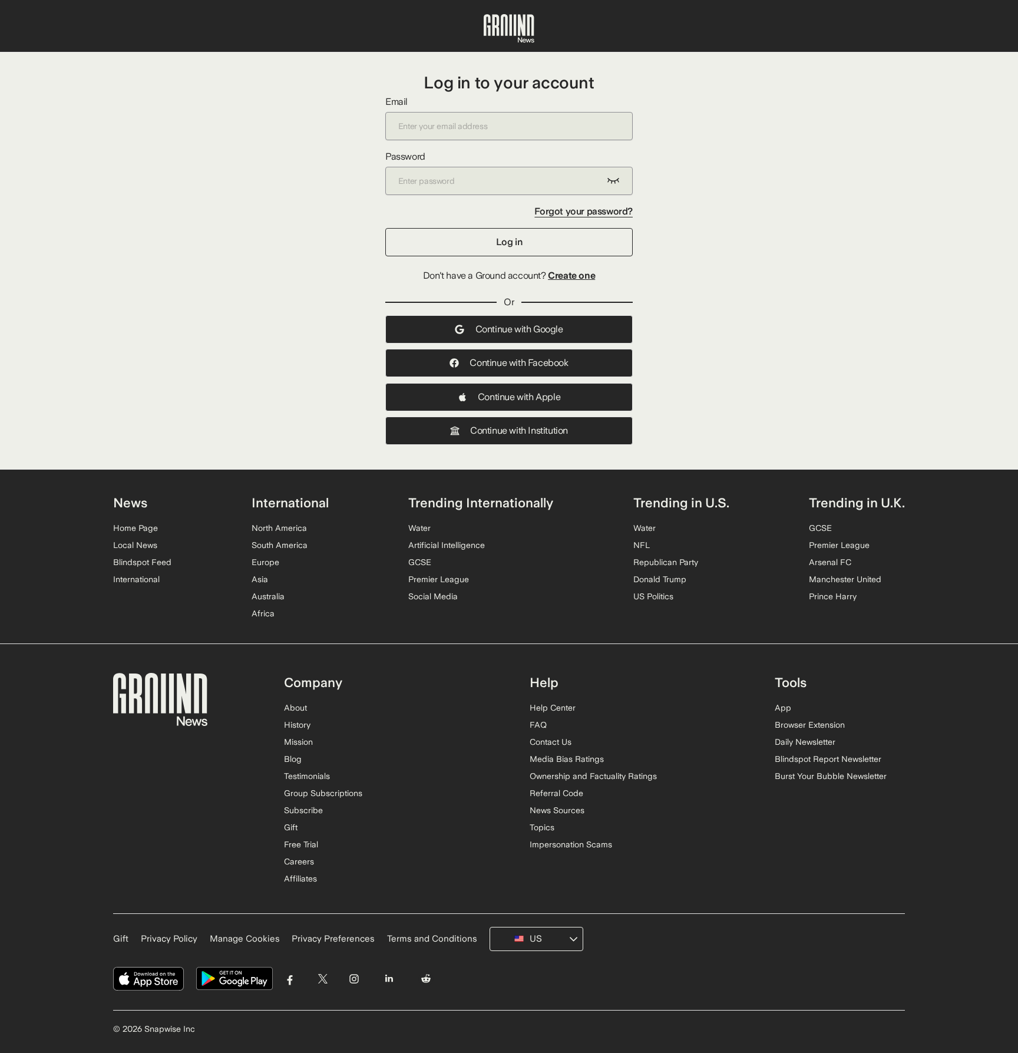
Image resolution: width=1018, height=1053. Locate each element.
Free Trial (301, 844)
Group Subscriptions (323, 793)
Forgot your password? (583, 211)
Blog (293, 759)
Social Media (433, 596)
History (297, 724)
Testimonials (307, 776)
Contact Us (550, 742)
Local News (135, 545)
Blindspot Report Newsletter (828, 759)
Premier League (438, 579)
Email (396, 101)
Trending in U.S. (681, 502)
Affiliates (300, 878)
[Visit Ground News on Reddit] (426, 979)
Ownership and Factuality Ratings (593, 776)
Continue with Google (519, 329)
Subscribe (303, 810)
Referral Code (556, 793)
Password (405, 156)
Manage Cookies (245, 938)
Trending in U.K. (857, 502)
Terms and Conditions (432, 938)
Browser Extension (810, 724)
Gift (291, 827)
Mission (298, 742)
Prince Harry (833, 596)
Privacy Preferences (333, 938)
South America (280, 545)
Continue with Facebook (519, 362)
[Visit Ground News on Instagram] (354, 979)
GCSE (419, 562)
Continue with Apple (519, 396)
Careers (299, 861)
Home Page (135, 528)
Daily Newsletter (805, 742)
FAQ (538, 724)
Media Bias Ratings (567, 759)
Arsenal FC (830, 562)
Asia (260, 579)
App (783, 707)
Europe (265, 562)
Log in (509, 241)
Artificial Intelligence (446, 545)
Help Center (553, 707)
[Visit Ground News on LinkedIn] (388, 979)
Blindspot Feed (142, 562)
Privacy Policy (169, 938)
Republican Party (665, 562)
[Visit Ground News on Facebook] (290, 979)
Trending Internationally (480, 502)
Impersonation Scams (571, 844)
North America (279, 528)
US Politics (653, 596)
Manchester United (845, 579)
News (130, 502)
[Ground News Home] (509, 29)
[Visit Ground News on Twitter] (323, 979)
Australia (268, 596)
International (136, 579)
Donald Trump (659, 579)
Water (419, 528)
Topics (542, 827)
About (295, 707)
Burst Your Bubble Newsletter (831, 776)
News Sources (557, 810)
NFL (641, 545)
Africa (263, 613)
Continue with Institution (519, 430)
